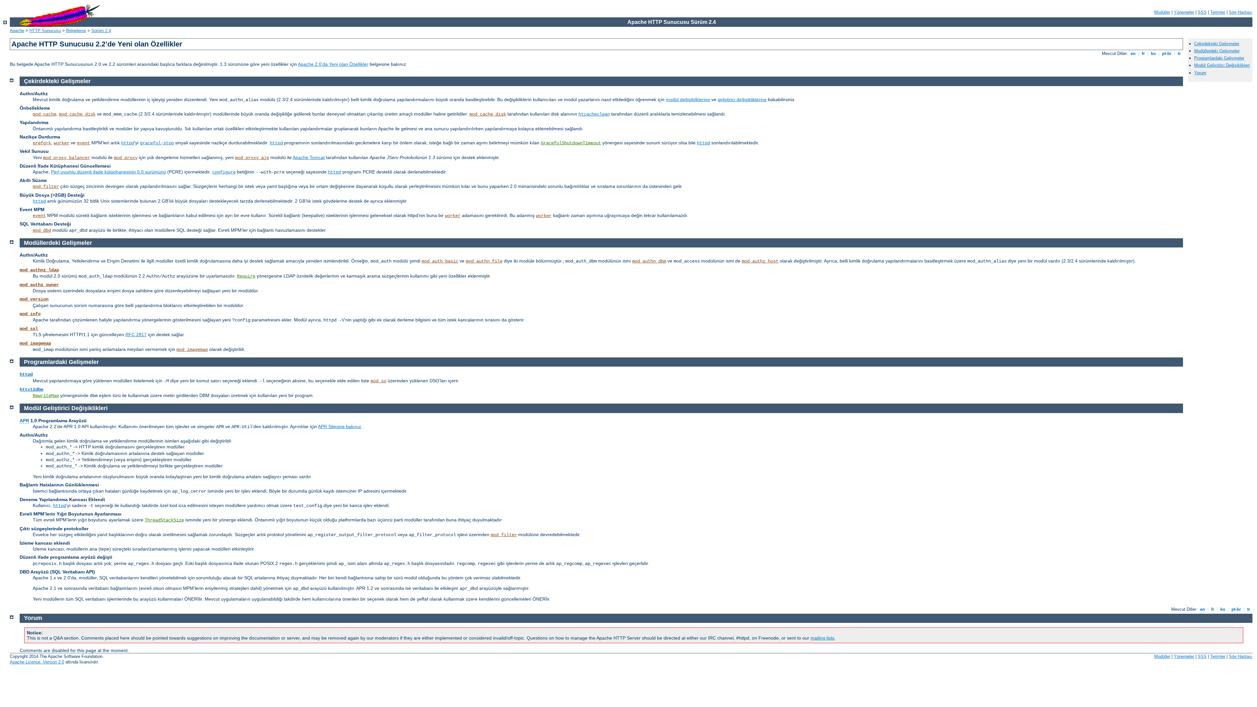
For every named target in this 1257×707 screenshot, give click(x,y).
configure (224, 172)
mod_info (30, 314)
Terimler (1217, 12)
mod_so (378, 381)
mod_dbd (42, 230)
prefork (42, 143)
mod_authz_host (760, 261)
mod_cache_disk (77, 114)
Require (246, 276)
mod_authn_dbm (649, 261)
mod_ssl (29, 328)
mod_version (34, 299)
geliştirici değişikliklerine (742, 99)
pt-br (1167, 53)
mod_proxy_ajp (252, 157)
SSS (1202, 12)
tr (1179, 53)
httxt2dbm (31, 389)
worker (61, 143)
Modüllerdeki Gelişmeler (1217, 50)
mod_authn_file (484, 261)
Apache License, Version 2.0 (37, 662)
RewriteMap (46, 395)
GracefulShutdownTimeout (571, 143)
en (1133, 53)
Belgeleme (76, 30)
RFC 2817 (136, 334)
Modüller (1162, 12)
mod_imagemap (35, 343)
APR (24, 420)
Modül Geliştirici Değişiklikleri (1222, 65)
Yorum (1200, 72)
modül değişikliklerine (688, 99)
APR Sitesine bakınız (339, 426)
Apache (17, 30)
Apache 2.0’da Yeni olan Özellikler (333, 64)
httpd (127, 143)
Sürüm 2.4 (101, 30)
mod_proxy (125, 157)
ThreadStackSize (164, 520)
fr (1143, 53)
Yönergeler (1184, 12)
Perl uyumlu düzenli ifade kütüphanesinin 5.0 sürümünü (108, 171)
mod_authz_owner (39, 284)
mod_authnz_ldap (39, 270)
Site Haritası (1240, 12)
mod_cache (44, 114)
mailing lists (822, 638)
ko (1153, 53)
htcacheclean (594, 114)
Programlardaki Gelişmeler (1219, 58)
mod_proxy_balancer (66, 157)
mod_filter (46, 186)
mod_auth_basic (440, 261)
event (83, 143)
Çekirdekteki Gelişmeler (1216, 43)
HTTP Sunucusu (45, 30)
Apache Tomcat (309, 157)
